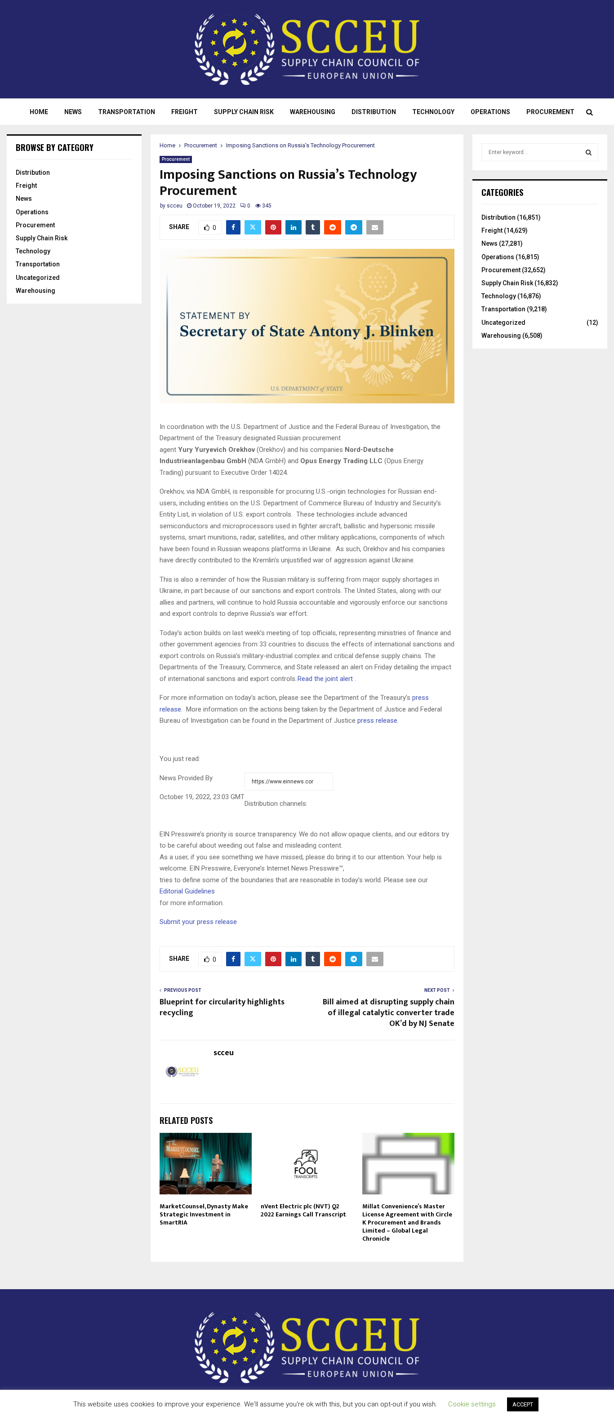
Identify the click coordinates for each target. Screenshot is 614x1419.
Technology (433, 111)
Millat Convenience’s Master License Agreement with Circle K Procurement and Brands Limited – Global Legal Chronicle (407, 1222)
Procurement (550, 111)
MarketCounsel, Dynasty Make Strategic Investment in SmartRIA (204, 1214)
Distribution (373, 111)
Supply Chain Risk (244, 111)
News (73, 111)
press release (377, 720)
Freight (184, 111)
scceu (174, 206)
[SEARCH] (588, 152)
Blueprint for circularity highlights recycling (222, 1007)
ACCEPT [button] (522, 1404)
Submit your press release (198, 922)
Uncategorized (38, 277)
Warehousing (312, 111)
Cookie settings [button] (472, 1404)
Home (39, 111)
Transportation (126, 111)
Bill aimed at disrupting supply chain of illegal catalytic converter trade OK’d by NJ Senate (388, 1012)
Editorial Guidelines (187, 891)
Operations (490, 111)
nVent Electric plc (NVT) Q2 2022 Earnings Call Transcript (303, 1210)
